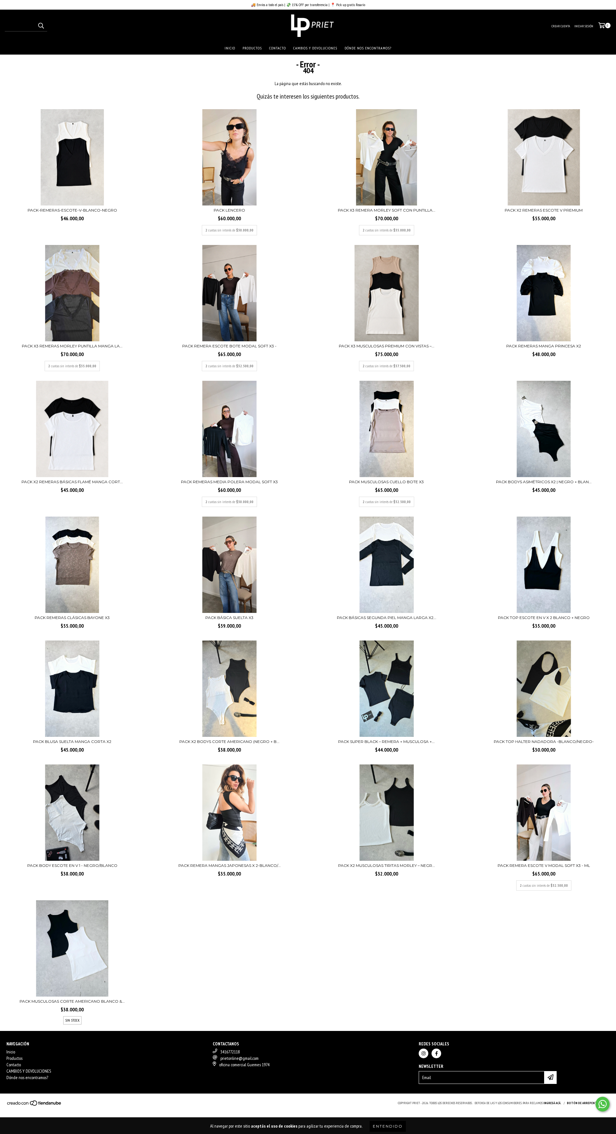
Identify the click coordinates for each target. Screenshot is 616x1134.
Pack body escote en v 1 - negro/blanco (72, 865)
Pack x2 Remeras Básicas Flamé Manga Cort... (72, 481)
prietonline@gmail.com (239, 1058)
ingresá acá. (552, 1103)
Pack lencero (229, 210)
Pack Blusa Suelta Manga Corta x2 (72, 741)
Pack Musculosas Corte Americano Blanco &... (72, 1001)
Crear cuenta (561, 26)
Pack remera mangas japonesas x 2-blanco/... (229, 865)
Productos (252, 48)
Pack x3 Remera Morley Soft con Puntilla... (386, 210)
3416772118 (230, 1052)
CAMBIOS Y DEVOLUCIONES (315, 48)
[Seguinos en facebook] (436, 1053)
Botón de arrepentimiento (588, 1103)
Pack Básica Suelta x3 (229, 617)
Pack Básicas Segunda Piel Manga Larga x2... (386, 617)
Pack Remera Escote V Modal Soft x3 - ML (544, 865)
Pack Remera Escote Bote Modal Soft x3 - (229, 346)
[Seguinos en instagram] (423, 1053)
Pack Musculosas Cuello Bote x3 (386, 481)
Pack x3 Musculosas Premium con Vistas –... (386, 346)
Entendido (388, 1126)
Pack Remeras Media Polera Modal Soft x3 (229, 481)
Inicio (230, 48)
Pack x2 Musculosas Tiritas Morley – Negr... (386, 865)
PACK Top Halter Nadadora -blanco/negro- (544, 741)
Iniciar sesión (583, 26)
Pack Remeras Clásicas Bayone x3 (72, 617)
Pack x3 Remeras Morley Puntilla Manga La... (72, 346)
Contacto (277, 48)
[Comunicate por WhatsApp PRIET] (602, 1104)
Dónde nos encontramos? (368, 48)
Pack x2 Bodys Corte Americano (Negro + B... (229, 741)
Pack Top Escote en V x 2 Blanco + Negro (544, 617)
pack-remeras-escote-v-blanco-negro (72, 210)
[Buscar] (40, 25)
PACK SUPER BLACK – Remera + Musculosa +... (386, 741)
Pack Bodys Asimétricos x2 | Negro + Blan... (544, 481)
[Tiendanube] (34, 1105)
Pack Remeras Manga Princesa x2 (543, 346)
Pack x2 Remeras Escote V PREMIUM (544, 210)
